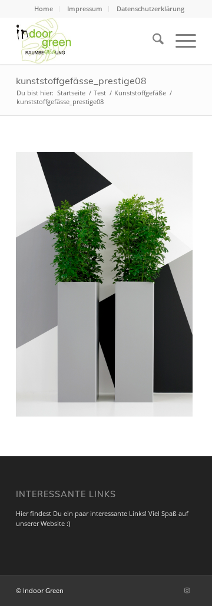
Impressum (84, 8)
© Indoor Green (40, 590)
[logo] (88, 40)
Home (43, 8)
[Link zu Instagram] (187, 590)
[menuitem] (43, 9)
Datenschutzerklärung (150, 8)
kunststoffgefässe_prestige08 (81, 80)
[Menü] (180, 40)
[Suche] (152, 40)
